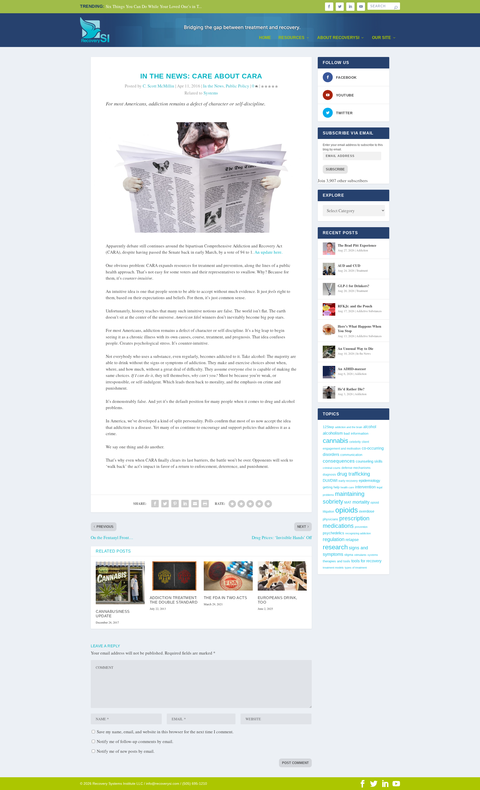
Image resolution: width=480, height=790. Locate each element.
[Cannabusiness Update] (120, 582)
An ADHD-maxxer (352, 368)
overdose (366, 511)
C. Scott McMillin (158, 86)
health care (347, 487)
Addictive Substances (369, 311)
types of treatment (356, 567)
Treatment (362, 270)
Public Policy (237, 86)
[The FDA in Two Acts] (228, 576)
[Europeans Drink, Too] (282, 576)
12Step (328, 427)
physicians (330, 519)
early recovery (348, 480)
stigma (348, 555)
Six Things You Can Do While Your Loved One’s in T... (154, 6)
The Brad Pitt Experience (357, 245)
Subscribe (335, 169)
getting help (331, 487)
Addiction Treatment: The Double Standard (174, 600)
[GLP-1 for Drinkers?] (329, 289)
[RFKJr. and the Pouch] (329, 309)
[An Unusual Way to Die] (329, 352)
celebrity (355, 442)
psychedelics (333, 533)
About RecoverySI (338, 38)
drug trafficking (353, 474)
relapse (352, 539)
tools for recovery (366, 561)
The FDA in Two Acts (225, 598)
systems (211, 93)
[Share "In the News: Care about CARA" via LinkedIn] (185, 504)
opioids (346, 510)
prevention (361, 526)
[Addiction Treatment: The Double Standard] (174, 576)
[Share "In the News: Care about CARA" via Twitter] (165, 504)
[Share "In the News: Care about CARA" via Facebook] (155, 504)
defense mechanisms (356, 468)
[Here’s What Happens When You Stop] (329, 329)
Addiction (362, 250)
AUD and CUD (349, 265)
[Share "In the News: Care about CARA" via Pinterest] (175, 504)
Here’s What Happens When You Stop (359, 328)
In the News (213, 86)
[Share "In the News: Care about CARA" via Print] (205, 504)
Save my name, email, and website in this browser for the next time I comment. (165, 732)
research (335, 547)
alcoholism (333, 433)
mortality (361, 502)
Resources (291, 38)
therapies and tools (336, 561)
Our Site (381, 38)
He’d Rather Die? (351, 389)
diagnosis (329, 474)
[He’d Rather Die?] (329, 392)
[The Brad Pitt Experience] (329, 248)
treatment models (333, 567)
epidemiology (369, 480)
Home (265, 38)
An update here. (268, 252)
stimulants (360, 554)
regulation (333, 539)
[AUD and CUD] (329, 269)
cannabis (335, 440)
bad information (356, 433)
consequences (339, 461)
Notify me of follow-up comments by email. (135, 741)
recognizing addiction (358, 533)
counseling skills (369, 461)
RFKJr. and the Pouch (355, 306)
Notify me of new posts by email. (125, 751)
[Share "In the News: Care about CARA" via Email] (195, 504)
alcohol (369, 426)
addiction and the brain (348, 427)
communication (351, 455)
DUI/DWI (330, 481)
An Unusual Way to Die (355, 348)
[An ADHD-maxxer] (329, 372)
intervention (365, 487)
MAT (348, 502)
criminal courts (331, 467)
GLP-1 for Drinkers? (353, 285)
